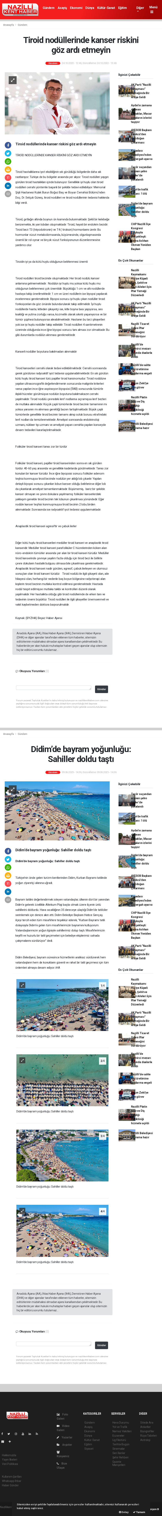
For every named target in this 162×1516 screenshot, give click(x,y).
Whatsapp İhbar (11, 1481)
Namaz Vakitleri (122, 1431)
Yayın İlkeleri (9, 1459)
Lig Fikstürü (119, 1440)
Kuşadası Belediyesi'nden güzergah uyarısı (142, 155)
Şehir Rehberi (120, 1457)
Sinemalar (118, 1448)
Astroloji (145, 1440)
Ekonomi (76, 8)
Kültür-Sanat (106, 8)
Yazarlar (66, 1437)
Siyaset (88, 1448)
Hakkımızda (9, 1455)
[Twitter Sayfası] (10, 1433)
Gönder (101, 689)
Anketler (145, 1427)
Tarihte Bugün (121, 1444)
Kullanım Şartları (12, 1476)
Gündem (49, 8)
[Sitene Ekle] (11, 1441)
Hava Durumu (120, 1422)
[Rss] (38, 1433)
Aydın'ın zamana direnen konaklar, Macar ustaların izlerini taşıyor (141, 114)
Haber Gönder (10, 1485)
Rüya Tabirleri (148, 1435)
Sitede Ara (146, 1422)
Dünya (89, 8)
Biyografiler (147, 1431)
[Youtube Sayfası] (24, 1433)
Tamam (140, 1512)
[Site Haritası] (4, 1441)
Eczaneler (118, 1435)
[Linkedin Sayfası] (31, 1433)
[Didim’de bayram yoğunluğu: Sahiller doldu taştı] (57, 810)
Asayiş (62, 8)
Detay (125, 1512)
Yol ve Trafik (119, 1427)
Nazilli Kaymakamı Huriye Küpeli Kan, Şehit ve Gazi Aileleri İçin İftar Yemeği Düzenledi (141, 283)
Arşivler (67, 1444)
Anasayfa (8, 24)
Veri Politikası (10, 1464)
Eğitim (122, 8)
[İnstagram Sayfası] (17, 1433)
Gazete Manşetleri (118, 1463)
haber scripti (7, 1511)
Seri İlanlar (118, 1453)
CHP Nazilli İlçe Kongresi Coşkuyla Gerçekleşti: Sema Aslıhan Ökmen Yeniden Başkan (141, 237)
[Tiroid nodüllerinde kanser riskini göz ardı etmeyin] (57, 103)
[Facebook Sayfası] (3, 1433)
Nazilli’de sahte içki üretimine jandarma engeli (141, 369)
